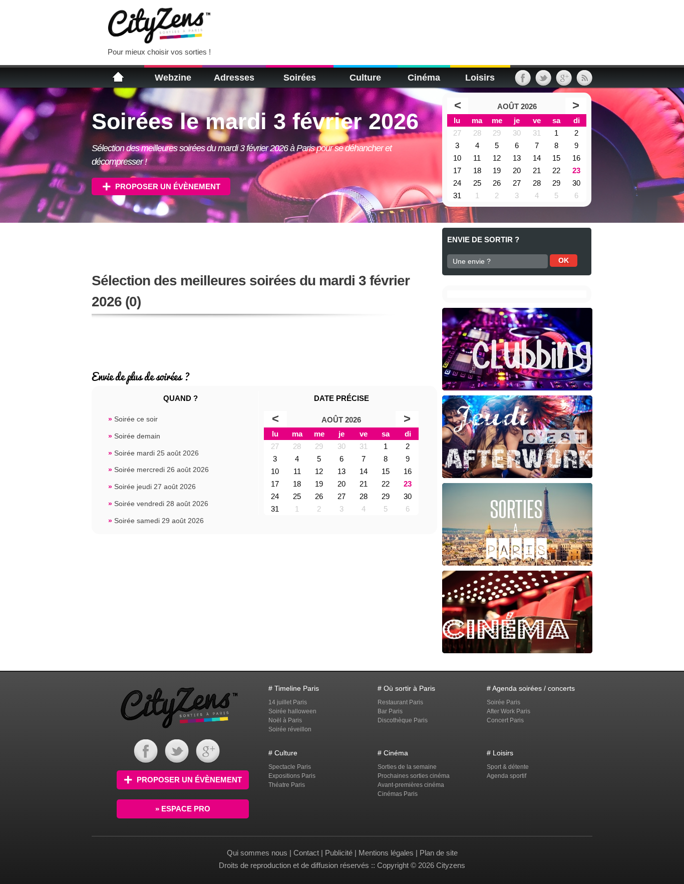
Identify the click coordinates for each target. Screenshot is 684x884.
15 (556, 158)
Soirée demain (134, 436)
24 (457, 183)
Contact (306, 852)
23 (576, 170)
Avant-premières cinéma (411, 784)
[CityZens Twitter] (543, 81)
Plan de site (439, 852)
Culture (365, 78)
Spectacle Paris (289, 766)
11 (477, 158)
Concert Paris (505, 720)
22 (556, 170)
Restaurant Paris (400, 702)
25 (477, 183)
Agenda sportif (506, 775)
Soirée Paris (503, 702)
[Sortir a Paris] (179, 729)
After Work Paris (508, 711)
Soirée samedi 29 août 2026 (156, 521)
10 (457, 158)
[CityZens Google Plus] (564, 81)
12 (497, 158)
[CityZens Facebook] (523, 81)
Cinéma (424, 78)
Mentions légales (386, 852)
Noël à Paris (285, 720)
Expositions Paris (291, 775)
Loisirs (480, 78)
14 (537, 158)
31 (537, 133)
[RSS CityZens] (584, 81)
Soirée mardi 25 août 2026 (153, 453)
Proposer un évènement (167, 186)
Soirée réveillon (289, 729)
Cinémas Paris (398, 793)
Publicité (339, 852)
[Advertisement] (344, 25)
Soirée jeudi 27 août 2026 (152, 487)
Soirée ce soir (133, 419)
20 (517, 170)
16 (576, 158)
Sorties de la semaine (407, 766)
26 (497, 183)
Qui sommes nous (258, 852)
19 (497, 170)
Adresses (234, 78)
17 (457, 170)
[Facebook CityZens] (145, 760)
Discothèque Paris (403, 720)
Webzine (173, 78)
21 (537, 170)
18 (477, 170)
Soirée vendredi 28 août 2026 (158, 504)
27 (457, 133)
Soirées (299, 78)
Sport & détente (508, 766)
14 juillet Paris (287, 702)
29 (497, 133)
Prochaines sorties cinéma (414, 775)
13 (517, 158)
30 (517, 133)
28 (477, 133)
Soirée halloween (292, 711)
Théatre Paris (286, 784)
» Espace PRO (182, 808)
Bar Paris (390, 711)
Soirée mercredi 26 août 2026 (158, 470)
